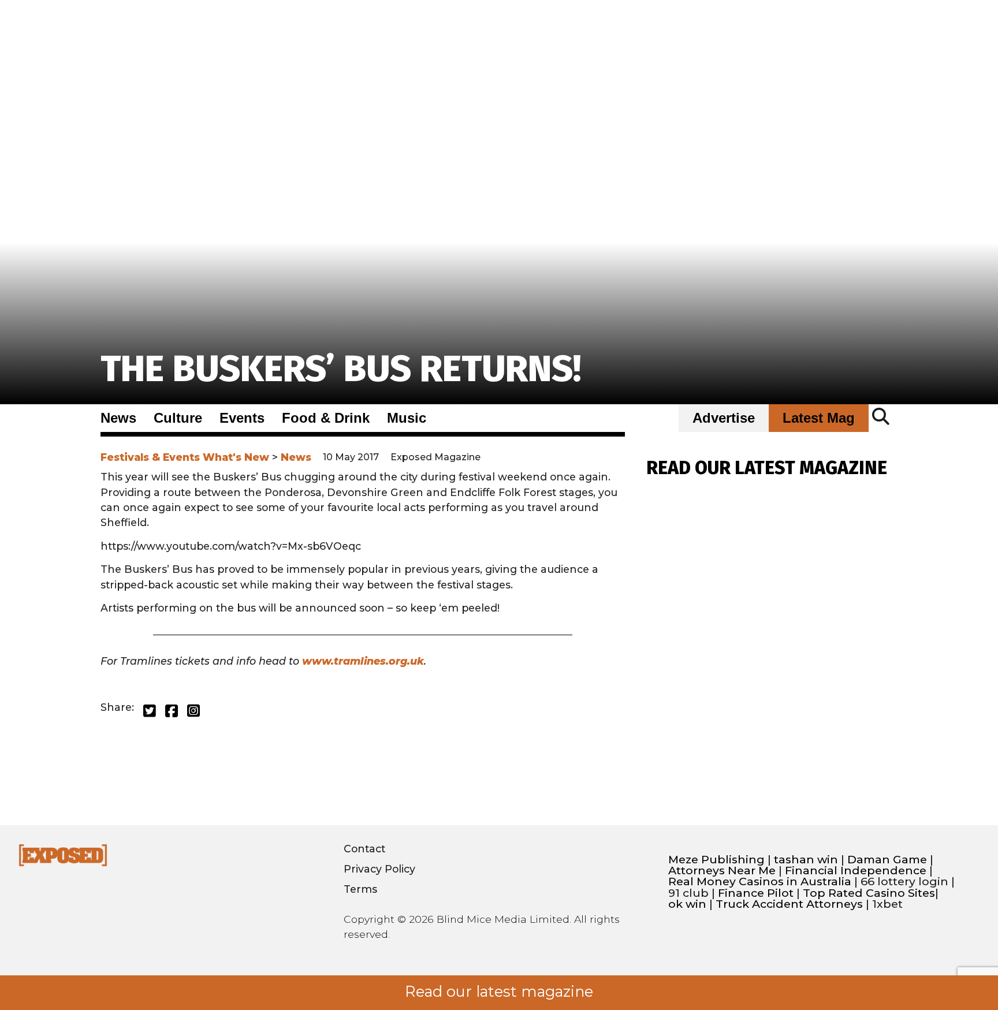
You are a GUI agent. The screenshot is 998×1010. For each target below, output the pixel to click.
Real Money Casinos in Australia (759, 881)
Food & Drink (326, 418)
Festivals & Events (150, 457)
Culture (178, 418)
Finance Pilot (756, 893)
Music (406, 418)
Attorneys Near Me (722, 870)
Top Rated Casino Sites (869, 893)
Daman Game (887, 859)
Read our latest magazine (499, 991)
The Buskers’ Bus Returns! (340, 369)
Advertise (723, 418)
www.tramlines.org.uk (363, 661)
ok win (687, 904)
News (118, 418)
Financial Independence (855, 870)
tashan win (806, 859)
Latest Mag (819, 418)
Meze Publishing (716, 859)
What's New (236, 457)
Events (242, 418)
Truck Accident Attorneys (789, 904)
